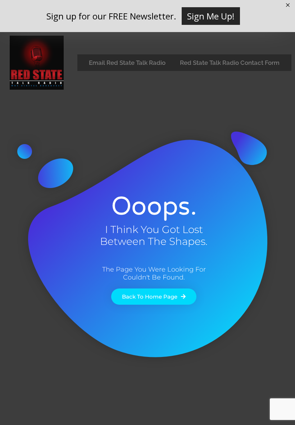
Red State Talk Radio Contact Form (230, 62)
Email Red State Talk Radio (127, 62)
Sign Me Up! (211, 16)
